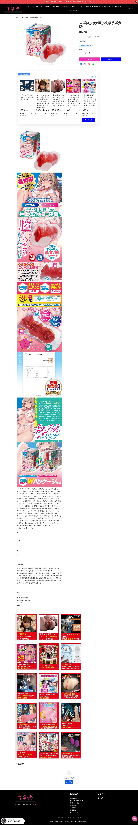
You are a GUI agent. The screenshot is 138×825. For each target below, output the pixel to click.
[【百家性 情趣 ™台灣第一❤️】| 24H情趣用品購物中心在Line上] (102, 799)
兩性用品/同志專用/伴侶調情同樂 (89, 6)
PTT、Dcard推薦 (45, 6)
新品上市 (35, 6)
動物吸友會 (56, 6)
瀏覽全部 (93, 77)
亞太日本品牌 (115, 6)
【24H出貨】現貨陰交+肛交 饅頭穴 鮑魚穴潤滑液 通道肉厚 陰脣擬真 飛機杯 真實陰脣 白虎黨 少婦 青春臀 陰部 (58, 101)
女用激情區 (65, 6)
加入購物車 (88, 120)
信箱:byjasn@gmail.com (77, 803)
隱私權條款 (73, 805)
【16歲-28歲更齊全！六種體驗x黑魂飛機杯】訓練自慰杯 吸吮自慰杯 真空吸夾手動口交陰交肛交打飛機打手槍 (74, 101)
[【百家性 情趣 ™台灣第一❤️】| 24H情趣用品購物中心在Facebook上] (99, 799)
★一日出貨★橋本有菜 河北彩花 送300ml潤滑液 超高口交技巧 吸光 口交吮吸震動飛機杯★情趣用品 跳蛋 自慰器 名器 (43, 101)
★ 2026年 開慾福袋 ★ (76, 800)
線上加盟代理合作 (75, 798)
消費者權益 (73, 807)
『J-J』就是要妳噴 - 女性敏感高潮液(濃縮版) (27, 97)
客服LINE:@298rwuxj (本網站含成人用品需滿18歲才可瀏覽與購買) (69, 821)
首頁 (29, 6)
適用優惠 (82, 41)
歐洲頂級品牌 (73, 10)
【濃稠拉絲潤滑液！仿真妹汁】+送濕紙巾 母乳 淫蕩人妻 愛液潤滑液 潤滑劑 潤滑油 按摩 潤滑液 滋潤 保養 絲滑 (90, 101)
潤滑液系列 (105, 6)
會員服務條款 (74, 810)
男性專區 (74, 6)
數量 (80, 49)
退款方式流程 (74, 812)
